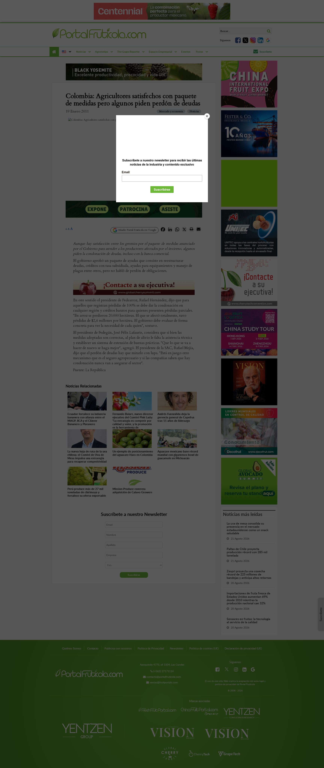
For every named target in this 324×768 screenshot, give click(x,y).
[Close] (207, 116)
